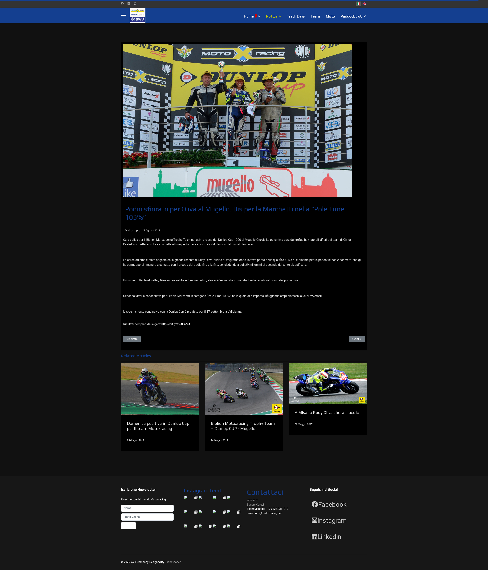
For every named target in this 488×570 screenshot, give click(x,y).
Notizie (272, 16)
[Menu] (123, 15)
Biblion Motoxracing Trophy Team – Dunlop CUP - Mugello (243, 426)
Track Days (296, 16)
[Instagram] (135, 3)
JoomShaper (173, 562)
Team (315, 16)
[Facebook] (122, 3)
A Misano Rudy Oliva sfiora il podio (327, 412)
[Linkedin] (129, 3)
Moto (330, 16)
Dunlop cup (131, 230)
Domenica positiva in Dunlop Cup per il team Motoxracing (158, 426)
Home (249, 16)
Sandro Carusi (255, 504)
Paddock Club (351, 16)
